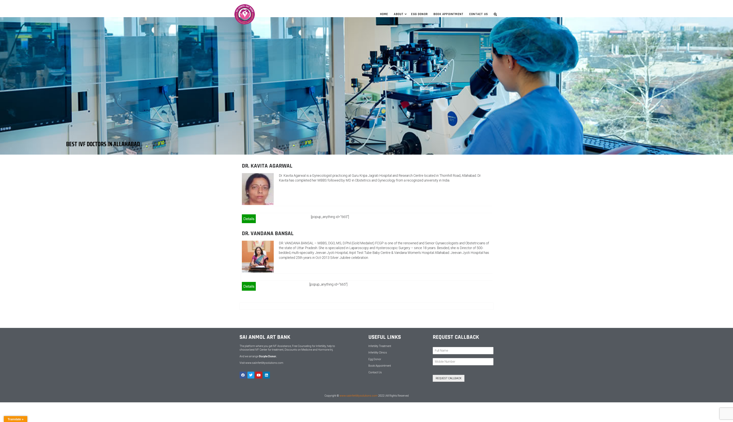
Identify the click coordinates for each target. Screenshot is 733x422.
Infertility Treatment (379, 346)
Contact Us (478, 14)
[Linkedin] (266, 375)
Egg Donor (419, 14)
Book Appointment (379, 365)
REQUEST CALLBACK (448, 378)
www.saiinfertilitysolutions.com (264, 362)
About (399, 14)
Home (384, 14)
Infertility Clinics (377, 352)
